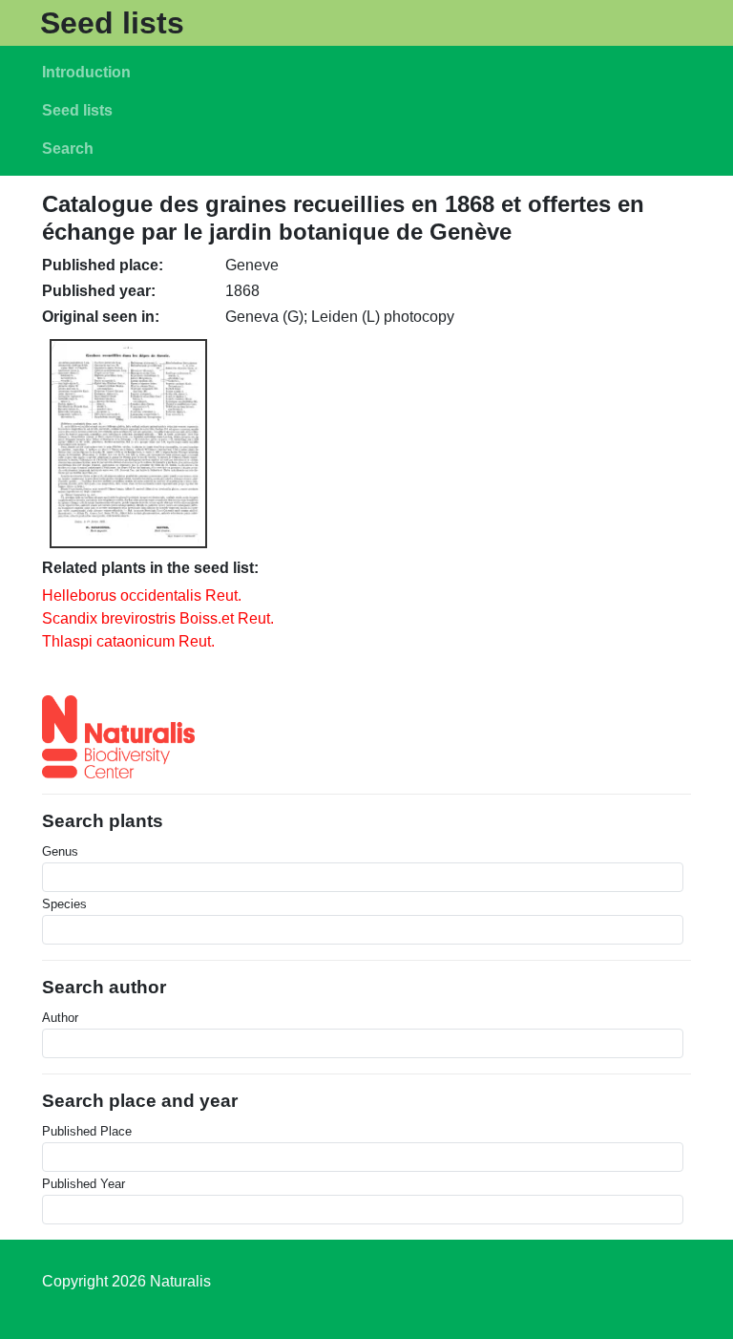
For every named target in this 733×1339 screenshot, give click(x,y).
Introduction (86, 72)
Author (60, 1017)
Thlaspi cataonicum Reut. (128, 641)
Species (64, 904)
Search (68, 148)
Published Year (83, 1184)
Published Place (87, 1131)
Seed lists (112, 23)
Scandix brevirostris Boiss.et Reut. (158, 618)
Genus (60, 851)
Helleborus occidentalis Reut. (141, 595)
